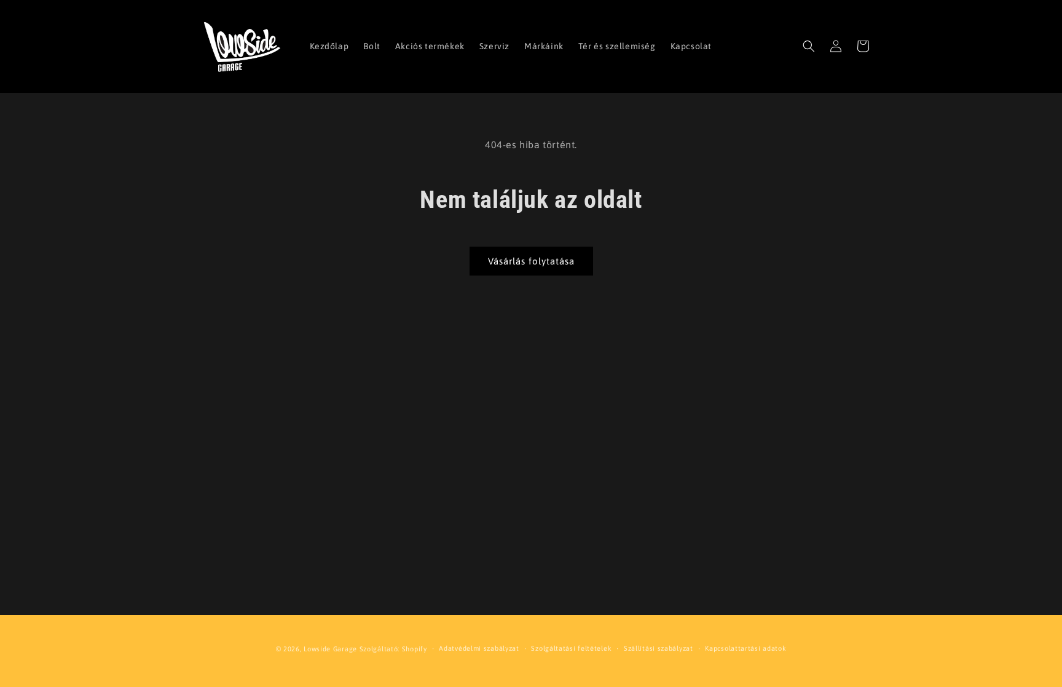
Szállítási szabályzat (658, 648)
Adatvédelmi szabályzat (479, 648)
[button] (808, 46)
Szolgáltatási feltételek (571, 648)
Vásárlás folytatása (531, 261)
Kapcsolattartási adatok (745, 648)
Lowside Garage (330, 649)
